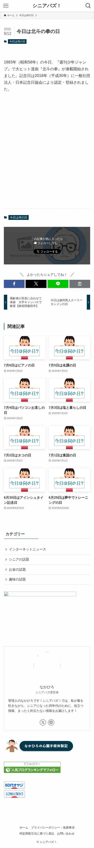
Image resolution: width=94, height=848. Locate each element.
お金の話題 (17, 569)
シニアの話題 (19, 559)
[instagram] (51, 722)
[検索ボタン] (88, 6)
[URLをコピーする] (79, 284)
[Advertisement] (47, 154)
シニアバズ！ (47, 5)
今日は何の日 (17, 41)
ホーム (24, 827)
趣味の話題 (17, 579)
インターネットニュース (27, 549)
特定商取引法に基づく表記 (37, 833)
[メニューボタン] (6, 6)
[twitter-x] (43, 722)
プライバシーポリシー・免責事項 (52, 827)
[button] (14, 284)
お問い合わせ (65, 833)
